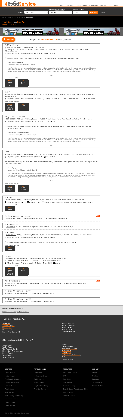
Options (103, 12)
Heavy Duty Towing (12, 382)
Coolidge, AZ (67, 327)
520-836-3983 (11, 258)
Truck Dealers (7, 355)
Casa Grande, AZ (69, 325)
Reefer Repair (7, 353)
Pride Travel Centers (12, 281)
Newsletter (67, 379)
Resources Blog (69, 386)
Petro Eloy (8, 256)
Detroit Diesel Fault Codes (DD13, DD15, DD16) (76, 390)
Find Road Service (70, 373)
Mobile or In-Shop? (78, 9)
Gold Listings (39, 379)
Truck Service (10, 226)
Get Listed (86, 5)
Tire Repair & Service (10, 349)
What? (26, 9)
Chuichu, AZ (7, 330)
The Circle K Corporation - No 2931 (18, 291)
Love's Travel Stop (11, 224)
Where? (57, 9)
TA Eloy (7, 92)
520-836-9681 (11, 283)
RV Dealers (66, 351)
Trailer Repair (7, 347)
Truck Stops (9, 389)
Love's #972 (9, 197)
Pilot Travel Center (11, 45)
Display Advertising (41, 386)
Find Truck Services (72, 5)
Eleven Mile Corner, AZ (11, 332)
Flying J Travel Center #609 (15, 116)
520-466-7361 (11, 218)
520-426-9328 (11, 293)
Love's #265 (9, 232)
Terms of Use (97, 382)
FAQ (65, 376)
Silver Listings (39, 382)
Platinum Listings (40, 376)
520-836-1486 (11, 301)
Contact (95, 376)
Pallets (64, 357)
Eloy (22, 17)
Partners (94, 5)
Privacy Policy (97, 386)
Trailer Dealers (8, 357)
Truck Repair (7, 345)
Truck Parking (67, 359)
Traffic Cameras (105, 5)
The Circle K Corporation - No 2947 (18, 216)
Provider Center (40, 389)
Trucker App (67, 382)
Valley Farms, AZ (68, 331)
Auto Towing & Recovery (71, 355)
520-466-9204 (11, 119)
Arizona (16, 17)
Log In (115, 5)
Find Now (93, 12)
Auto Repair (66, 353)
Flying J (7, 151)
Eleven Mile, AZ (68, 323)
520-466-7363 (11, 94)
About (94, 373)
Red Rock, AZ (67, 329)
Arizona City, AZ (8, 326)
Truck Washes (67, 347)
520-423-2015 (11, 235)
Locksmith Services (69, 349)
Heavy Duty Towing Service (12, 351)
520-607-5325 (11, 199)
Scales (64, 345)
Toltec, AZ (6, 324)
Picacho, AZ (6, 328)
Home (4, 17)
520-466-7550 (11, 47)
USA (9, 17)
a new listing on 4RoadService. (15, 312)
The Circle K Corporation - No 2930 (18, 299)
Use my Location (59, 9)
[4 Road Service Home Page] (20, 3)
